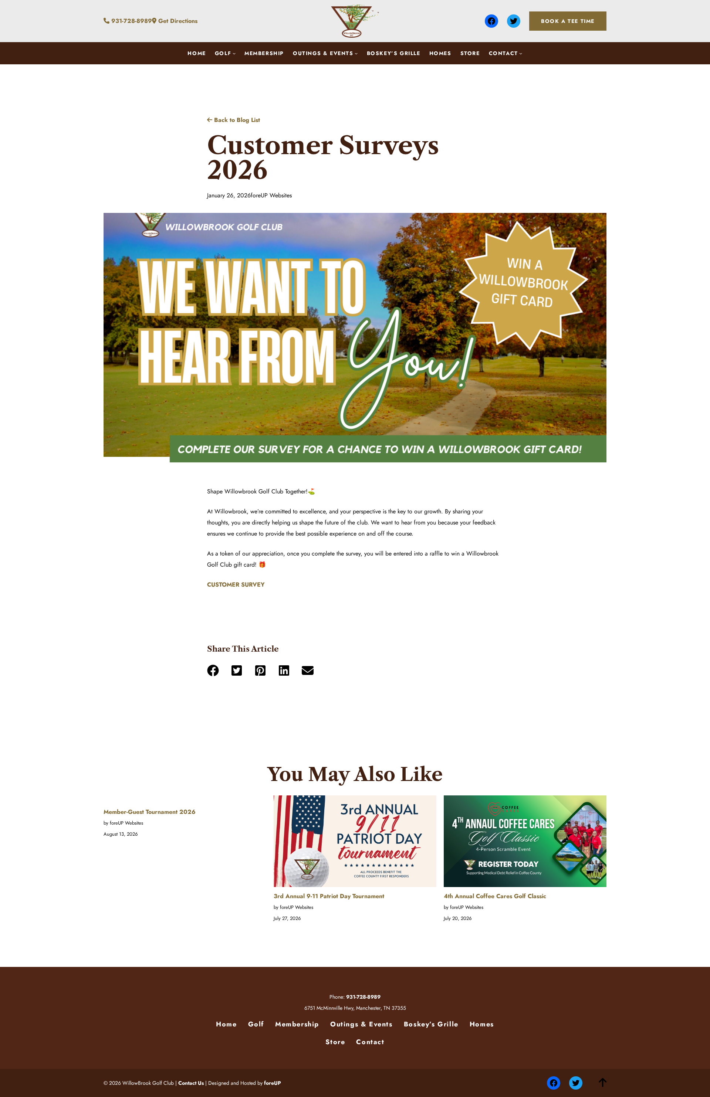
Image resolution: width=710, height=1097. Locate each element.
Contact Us (191, 1083)
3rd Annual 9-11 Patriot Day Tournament (329, 896)
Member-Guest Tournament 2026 (150, 812)
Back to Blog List (236, 120)
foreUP (272, 1083)
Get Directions (176, 21)
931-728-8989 (130, 21)
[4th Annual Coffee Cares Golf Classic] (525, 842)
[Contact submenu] (520, 53)
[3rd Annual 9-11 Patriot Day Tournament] (355, 842)
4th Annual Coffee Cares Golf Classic (495, 896)
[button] (213, 670)
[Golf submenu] (234, 53)
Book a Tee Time (568, 21)
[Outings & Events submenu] (356, 53)
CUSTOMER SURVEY (236, 584)
